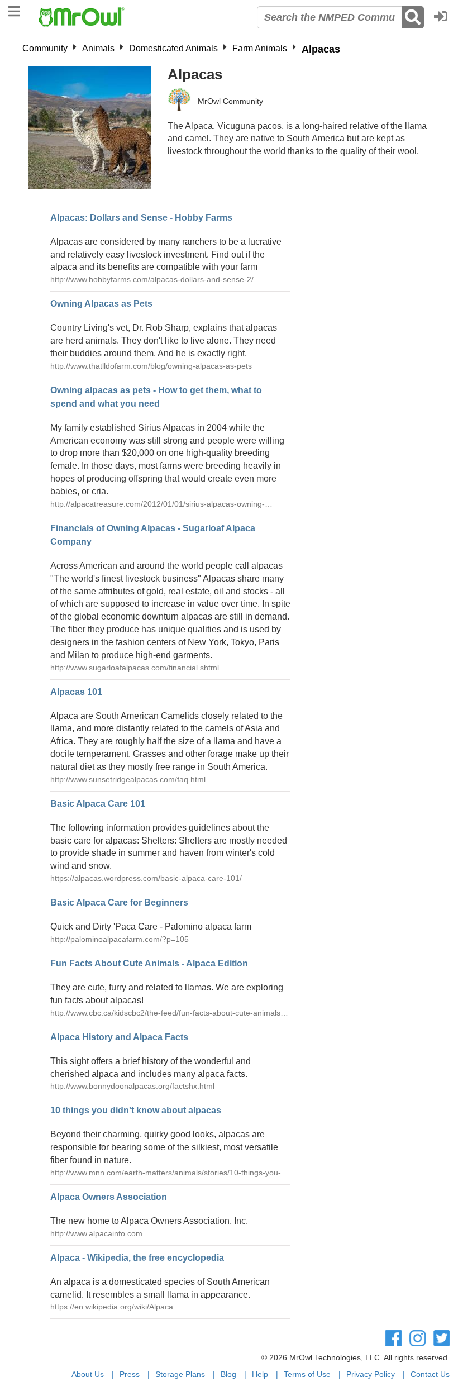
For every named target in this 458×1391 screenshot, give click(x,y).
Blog (228, 1374)
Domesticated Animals (173, 48)
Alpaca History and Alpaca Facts (119, 1037)
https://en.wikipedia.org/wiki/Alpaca (111, 1306)
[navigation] (14, 10)
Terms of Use (307, 1374)
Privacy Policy (370, 1374)
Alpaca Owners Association (108, 1197)
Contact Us (430, 1374)
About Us (87, 1374)
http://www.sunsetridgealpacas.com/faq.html (128, 779)
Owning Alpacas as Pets (101, 303)
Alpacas (321, 49)
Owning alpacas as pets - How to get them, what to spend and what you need (156, 396)
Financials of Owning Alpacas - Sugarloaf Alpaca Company (152, 534)
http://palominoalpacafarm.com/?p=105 (119, 939)
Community (45, 48)
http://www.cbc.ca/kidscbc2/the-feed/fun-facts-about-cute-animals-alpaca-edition (166, 1013)
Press (130, 1374)
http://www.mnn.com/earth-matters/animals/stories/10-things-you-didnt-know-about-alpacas (165, 1173)
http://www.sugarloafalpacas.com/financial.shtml (134, 667)
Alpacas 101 (76, 692)
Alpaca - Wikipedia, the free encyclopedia (137, 1258)
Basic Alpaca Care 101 (97, 803)
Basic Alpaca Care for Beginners (119, 902)
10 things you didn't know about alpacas (135, 1110)
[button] (443, 17)
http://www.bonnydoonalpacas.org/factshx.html (132, 1086)
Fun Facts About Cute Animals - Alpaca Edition (149, 963)
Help (260, 1374)
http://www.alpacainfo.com (96, 1233)
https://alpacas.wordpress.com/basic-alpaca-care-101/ (146, 878)
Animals (98, 48)
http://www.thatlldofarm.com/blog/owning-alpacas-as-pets (151, 365)
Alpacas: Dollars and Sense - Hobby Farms (141, 217)
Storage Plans (180, 1374)
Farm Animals (259, 48)
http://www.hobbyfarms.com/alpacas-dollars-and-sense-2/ (152, 279)
